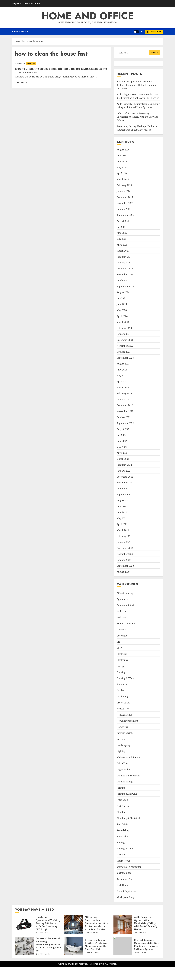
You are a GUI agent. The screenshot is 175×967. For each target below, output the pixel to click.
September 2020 (125, 565)
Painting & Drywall (127, 793)
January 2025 (123, 262)
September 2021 (125, 494)
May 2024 (122, 310)
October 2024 (124, 280)
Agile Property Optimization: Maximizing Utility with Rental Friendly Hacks (122, 924)
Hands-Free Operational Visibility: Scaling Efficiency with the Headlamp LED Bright (136, 85)
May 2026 (122, 167)
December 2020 (125, 548)
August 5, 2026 (93, 952)
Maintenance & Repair (128, 757)
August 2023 (123, 363)
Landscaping (123, 745)
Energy (120, 666)
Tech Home (122, 885)
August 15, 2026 (142, 933)
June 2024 (122, 304)
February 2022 (124, 464)
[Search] (142, 31)
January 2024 (123, 333)
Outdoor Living (125, 781)
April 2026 (122, 173)
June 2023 (122, 369)
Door (119, 647)
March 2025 (123, 250)
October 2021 (124, 488)
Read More (22, 83)
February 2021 (124, 536)
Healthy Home (124, 714)
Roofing (121, 842)
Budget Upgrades (126, 623)
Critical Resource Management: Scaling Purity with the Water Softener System (122, 946)
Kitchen (121, 739)
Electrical (122, 653)
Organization (123, 769)
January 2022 (123, 470)
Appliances (122, 599)
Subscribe (156, 31)
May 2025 (122, 238)
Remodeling (123, 830)
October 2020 (124, 559)
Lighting (121, 751)
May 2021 (122, 518)
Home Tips (31, 63)
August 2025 (123, 220)
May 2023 (122, 375)
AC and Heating (125, 593)
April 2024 (122, 316)
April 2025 (122, 244)
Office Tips (122, 763)
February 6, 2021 (31, 73)
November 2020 (125, 553)
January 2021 (123, 542)
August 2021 (123, 500)
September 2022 (125, 423)
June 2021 (122, 512)
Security (121, 854)
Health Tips (123, 708)
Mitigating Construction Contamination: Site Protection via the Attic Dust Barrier (73, 924)
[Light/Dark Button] (136, 31)
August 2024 (123, 292)
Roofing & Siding (125, 848)
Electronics (122, 659)
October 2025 (124, 209)
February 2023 (124, 393)
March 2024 (123, 322)
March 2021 (123, 530)
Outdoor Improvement (128, 775)
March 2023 (123, 387)
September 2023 (125, 357)
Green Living (123, 702)
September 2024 (125, 286)
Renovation (122, 836)
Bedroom (121, 617)
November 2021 (125, 482)
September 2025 (125, 214)
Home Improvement (127, 720)
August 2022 (123, 429)
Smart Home (123, 860)
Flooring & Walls (125, 678)
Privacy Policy (20, 31)
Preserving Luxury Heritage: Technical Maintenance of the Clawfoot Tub (73, 946)
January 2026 (123, 191)
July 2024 (121, 298)
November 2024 (125, 274)
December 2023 (125, 339)
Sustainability (124, 872)
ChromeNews (96, 963)
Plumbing (122, 812)
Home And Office (87, 16)
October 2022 (124, 417)
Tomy (19, 73)
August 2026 (123, 149)
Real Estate (122, 824)
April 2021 (122, 524)
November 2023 (125, 345)
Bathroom (122, 611)
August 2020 (123, 571)
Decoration (122, 635)
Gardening (122, 696)
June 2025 (122, 232)
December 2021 (125, 476)
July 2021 (121, 506)
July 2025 (121, 226)
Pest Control (123, 806)
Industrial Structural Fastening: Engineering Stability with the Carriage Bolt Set (137, 117)
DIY (118, 641)
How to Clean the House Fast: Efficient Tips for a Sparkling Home (61, 63)
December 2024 (125, 268)
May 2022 (122, 447)
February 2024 (124, 328)
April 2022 (122, 452)
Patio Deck (122, 799)
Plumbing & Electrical (128, 818)
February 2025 (124, 256)
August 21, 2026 (93, 933)
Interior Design (125, 732)
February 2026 (124, 185)
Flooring (121, 672)
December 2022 (125, 405)
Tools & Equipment (126, 891)
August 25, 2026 (44, 933)
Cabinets (121, 629)
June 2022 (122, 441)
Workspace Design (126, 897)
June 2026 (122, 161)
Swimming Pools (125, 879)
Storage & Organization (129, 866)
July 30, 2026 (141, 952)
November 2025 (125, 203)
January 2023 (123, 399)
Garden (120, 690)
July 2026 (121, 155)
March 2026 (123, 179)
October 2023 (124, 351)
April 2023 (122, 381)
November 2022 (125, 411)
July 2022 (121, 435)
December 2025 (125, 197)
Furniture (122, 684)
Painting (121, 787)
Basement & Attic (126, 605)
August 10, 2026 (44, 954)
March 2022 (123, 458)
